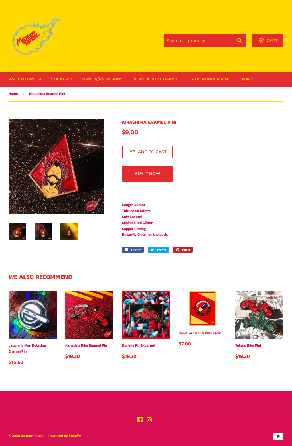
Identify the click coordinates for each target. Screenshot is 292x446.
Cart (272, 40)
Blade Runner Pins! (209, 79)
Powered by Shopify (64, 436)
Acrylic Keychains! (155, 79)
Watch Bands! (25, 79)
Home (13, 94)
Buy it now (147, 173)
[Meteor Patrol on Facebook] (140, 421)
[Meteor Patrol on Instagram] (149, 421)
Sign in (245, 27)
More (246, 79)
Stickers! (61, 79)
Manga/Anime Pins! (103, 79)
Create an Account (270, 27)
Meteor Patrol (32, 436)
